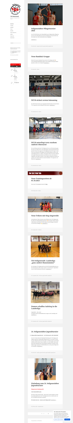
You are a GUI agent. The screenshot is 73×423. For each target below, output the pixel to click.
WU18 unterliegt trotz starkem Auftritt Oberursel (44, 143)
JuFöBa (11, 34)
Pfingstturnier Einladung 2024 (37, 389)
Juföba (38, 352)
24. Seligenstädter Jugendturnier (44, 331)
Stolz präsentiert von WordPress (36, 420)
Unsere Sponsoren (13, 32)
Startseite (12, 23)
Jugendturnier (50, 46)
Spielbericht (50, 275)
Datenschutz (12, 37)
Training (11, 25)
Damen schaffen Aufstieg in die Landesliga (44, 307)
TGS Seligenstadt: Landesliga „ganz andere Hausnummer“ (43, 262)
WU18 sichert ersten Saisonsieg (44, 100)
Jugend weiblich (45, 46)
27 (48, 413)
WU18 (40, 111)
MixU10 (40, 229)
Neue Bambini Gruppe (40, 56)
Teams (11, 29)
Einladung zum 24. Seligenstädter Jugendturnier (45, 384)
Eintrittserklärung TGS (14, 59)
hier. (47, 184)
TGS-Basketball (14, 16)
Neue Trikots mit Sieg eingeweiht (45, 215)
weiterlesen (34, 39)
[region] (62, 415)
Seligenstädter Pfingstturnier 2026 (43, 29)
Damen (41, 275)
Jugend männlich (40, 46)
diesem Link (14, 51)
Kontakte (11, 30)
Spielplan (11, 27)
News (38, 69)
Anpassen (56, 419)
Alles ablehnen (61, 419)
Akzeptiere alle (67, 419)
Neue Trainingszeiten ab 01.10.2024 (41, 179)
